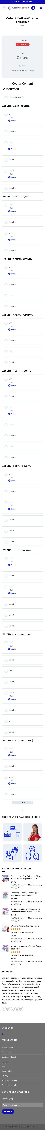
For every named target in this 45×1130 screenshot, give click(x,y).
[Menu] (4, 8)
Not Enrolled (22, 44)
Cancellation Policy (10, 1085)
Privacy (5, 1075)
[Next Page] (32, 802)
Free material (7, 1047)
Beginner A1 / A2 (9, 1057)
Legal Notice (7, 1071)
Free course (6, 1052)
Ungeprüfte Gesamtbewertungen (22, 932)
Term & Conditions (9, 1080)
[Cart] (41, 8)
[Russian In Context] (18, 8)
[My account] (33, 8)
